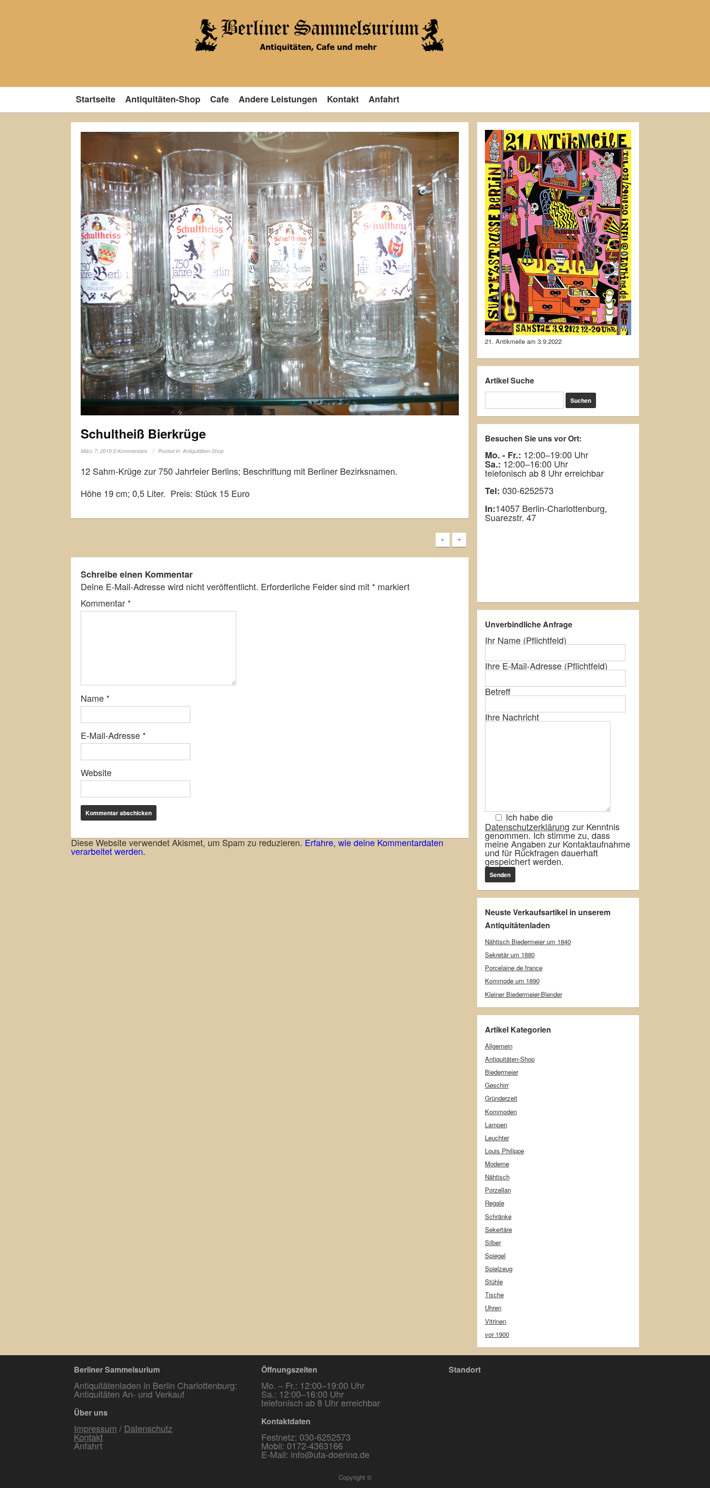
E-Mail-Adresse (113, 735)
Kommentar (106, 602)
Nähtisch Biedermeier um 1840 (528, 941)
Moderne (497, 1163)
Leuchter (497, 1137)
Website (96, 772)
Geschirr (497, 1085)
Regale (494, 1202)
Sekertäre (498, 1229)
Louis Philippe (504, 1150)
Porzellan (498, 1189)
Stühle (494, 1281)
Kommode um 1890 (512, 980)
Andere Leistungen (278, 99)
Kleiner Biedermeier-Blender (523, 994)
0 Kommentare (130, 450)
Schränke (498, 1216)
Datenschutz (148, 1428)
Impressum (95, 1428)
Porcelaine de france (513, 967)
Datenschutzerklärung (527, 826)
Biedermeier (501, 1072)
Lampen (496, 1124)
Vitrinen (495, 1321)
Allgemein (498, 1045)
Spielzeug (498, 1268)
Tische (494, 1294)
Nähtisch (497, 1176)
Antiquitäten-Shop (162, 99)
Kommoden (501, 1111)
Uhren (493, 1307)
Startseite (95, 99)
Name (95, 698)
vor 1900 (497, 1334)
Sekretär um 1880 (510, 954)
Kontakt (343, 99)
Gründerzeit (501, 1098)
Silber (493, 1242)
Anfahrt (384, 99)
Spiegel (495, 1255)
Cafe (219, 99)
